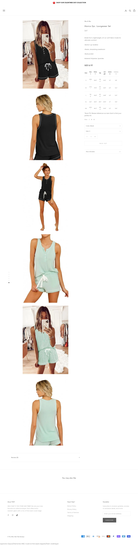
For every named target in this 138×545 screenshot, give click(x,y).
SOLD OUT (103, 143)
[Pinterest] (94, 119)
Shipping (70, 516)
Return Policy (71, 506)
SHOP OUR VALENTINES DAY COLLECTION (71, 3)
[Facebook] (89, 119)
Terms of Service (73, 512)
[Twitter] (91, 119)
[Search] (130, 11)
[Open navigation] (4, 10)
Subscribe (109, 520)
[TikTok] (17, 515)
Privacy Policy (71, 509)
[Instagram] (12, 515)
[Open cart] (134, 10)
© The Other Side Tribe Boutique (16, 537)
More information (90, 151)
